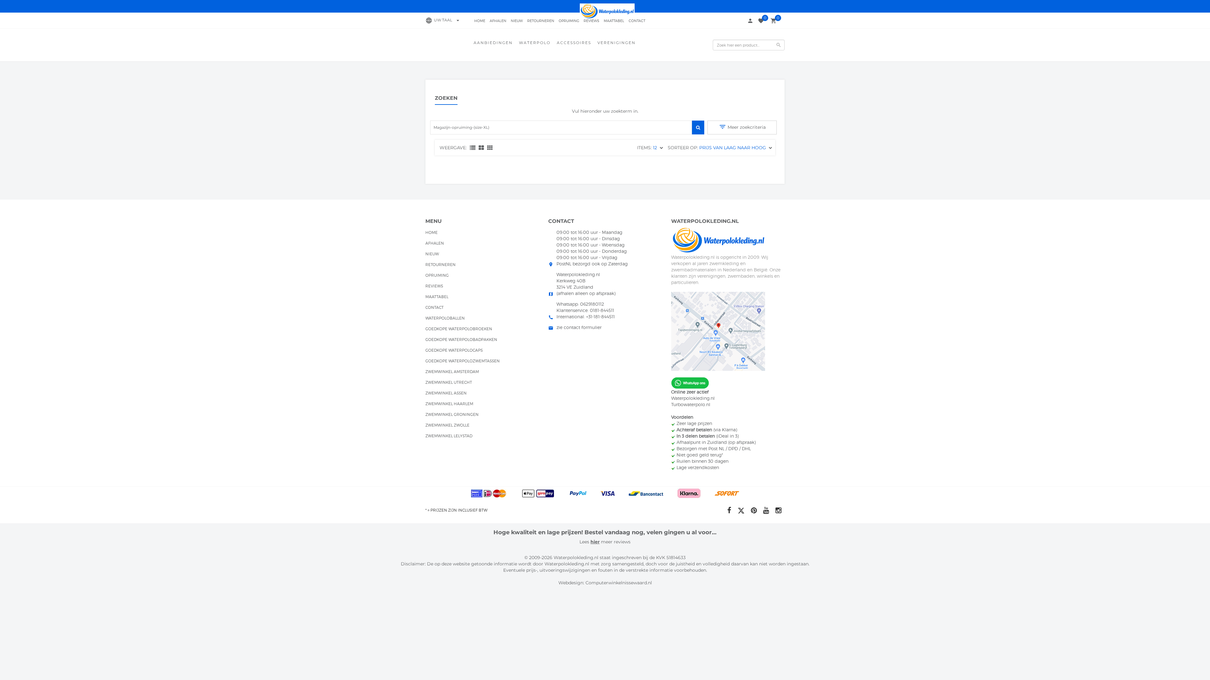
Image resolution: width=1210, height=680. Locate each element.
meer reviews (615, 542)
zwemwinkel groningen (452, 414)
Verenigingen (616, 42)
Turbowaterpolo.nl (690, 404)
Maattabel (614, 21)
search (778, 45)
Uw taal (447, 20)
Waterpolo (534, 42)
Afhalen (498, 21)
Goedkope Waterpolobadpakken (461, 339)
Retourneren (540, 21)
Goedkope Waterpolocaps (454, 350)
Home (479, 21)
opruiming (569, 21)
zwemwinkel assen (446, 393)
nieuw (517, 21)
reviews (591, 21)
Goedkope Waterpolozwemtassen (462, 361)
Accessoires (574, 42)
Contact (637, 21)
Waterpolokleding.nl (693, 398)
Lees (585, 542)
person (750, 21)
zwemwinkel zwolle (447, 425)
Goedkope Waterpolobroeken (458, 328)
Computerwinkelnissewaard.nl (618, 583)
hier (595, 542)
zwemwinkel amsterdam (452, 371)
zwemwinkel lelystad (448, 436)
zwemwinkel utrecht (448, 382)
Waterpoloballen (445, 318)
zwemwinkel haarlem (449, 403)
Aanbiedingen (493, 42)
